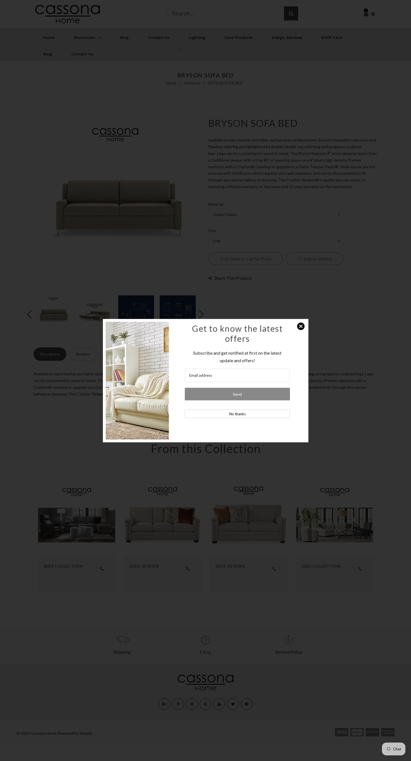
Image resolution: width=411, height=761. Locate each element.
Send (237, 394)
